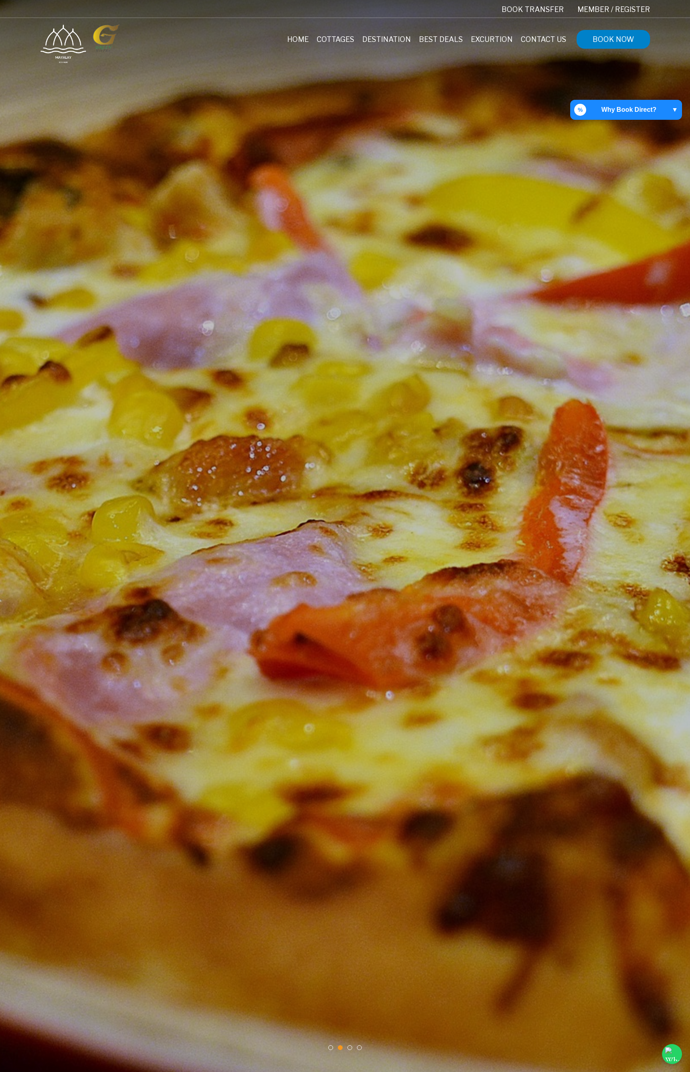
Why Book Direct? (628, 109)
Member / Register (613, 9)
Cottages (335, 39)
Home (298, 39)
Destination (386, 39)
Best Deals (441, 39)
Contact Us (543, 39)
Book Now (613, 39)
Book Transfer (533, 9)
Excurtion (492, 39)
